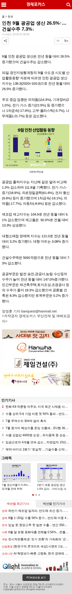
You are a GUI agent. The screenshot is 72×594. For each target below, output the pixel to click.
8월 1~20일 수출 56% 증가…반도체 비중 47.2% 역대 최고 (37, 518)
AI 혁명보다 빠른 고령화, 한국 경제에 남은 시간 (37, 553)
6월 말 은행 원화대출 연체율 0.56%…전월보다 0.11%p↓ (37, 532)
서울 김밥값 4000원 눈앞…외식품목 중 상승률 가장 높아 (37, 435)
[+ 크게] (66, 41)
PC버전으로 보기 (36, 577)
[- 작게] (58, 41)
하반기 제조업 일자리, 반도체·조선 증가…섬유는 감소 (37, 510)
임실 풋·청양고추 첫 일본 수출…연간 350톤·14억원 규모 (37, 525)
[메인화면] (36, 4)
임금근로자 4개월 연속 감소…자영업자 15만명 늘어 (37, 442)
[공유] (5, 40)
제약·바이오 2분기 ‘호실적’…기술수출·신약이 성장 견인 (37, 449)
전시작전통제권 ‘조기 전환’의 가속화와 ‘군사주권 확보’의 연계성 (37, 539)
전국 (10, 16)
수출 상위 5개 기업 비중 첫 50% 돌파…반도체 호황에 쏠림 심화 (37, 413)
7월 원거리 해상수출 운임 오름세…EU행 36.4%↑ (37, 428)
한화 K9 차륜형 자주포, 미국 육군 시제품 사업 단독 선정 (37, 406)
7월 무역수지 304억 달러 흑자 (24, 421)
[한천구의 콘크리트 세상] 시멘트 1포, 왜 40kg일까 (37, 546)
